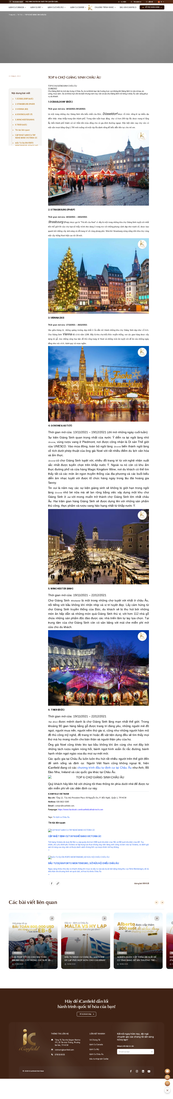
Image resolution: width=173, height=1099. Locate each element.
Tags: (50, 817)
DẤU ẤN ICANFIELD (128, 7)
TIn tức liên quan (22, 130)
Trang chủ (12, 15)
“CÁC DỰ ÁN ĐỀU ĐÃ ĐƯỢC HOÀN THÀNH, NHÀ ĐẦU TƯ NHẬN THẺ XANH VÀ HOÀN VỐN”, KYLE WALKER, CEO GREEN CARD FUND (41, 2)
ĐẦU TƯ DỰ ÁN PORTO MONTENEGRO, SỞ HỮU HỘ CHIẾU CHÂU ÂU (26, 145)
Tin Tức (19, 15)
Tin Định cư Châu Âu (61, 817)
